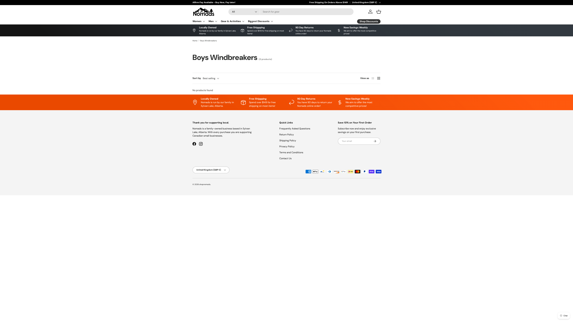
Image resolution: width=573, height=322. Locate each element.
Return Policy (286, 134)
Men (211, 21)
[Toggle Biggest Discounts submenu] (272, 21)
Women (196, 21)
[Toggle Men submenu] (216, 21)
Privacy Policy (287, 146)
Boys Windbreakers (208, 41)
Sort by (196, 78)
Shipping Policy (287, 140)
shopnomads (204, 184)
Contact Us (285, 158)
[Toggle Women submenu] (204, 21)
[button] (378, 11)
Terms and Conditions (291, 152)
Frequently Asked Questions (294, 128)
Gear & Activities (231, 21)
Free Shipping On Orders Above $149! (328, 2)
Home (194, 41)
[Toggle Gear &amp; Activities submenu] (243, 21)
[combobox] (290, 11)
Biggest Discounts (258, 21)
